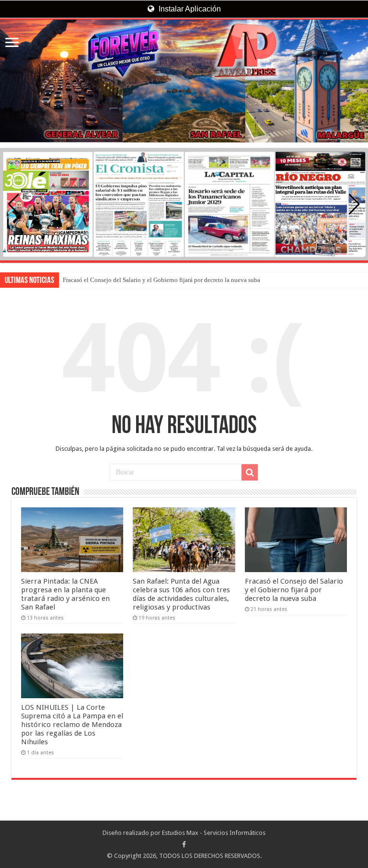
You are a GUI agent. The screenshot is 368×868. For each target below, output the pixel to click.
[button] (354, 204)
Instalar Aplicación (189, 9)
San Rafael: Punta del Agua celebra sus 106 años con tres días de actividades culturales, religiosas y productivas (181, 594)
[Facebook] (184, 844)
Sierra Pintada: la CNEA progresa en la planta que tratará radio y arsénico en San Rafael (65, 594)
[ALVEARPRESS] (184, 81)
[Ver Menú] (12, 43)
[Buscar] (250, 472)
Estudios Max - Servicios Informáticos (213, 832)
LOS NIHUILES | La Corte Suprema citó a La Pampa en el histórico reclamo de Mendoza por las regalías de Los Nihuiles (72, 724)
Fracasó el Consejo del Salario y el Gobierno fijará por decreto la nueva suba (161, 279)
